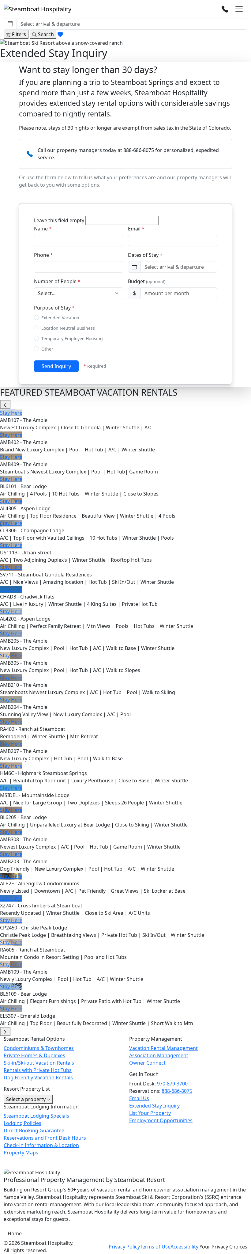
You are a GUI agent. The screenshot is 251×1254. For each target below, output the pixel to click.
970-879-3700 (172, 1083)
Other (47, 349)
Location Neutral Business (68, 328)
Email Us (139, 1098)
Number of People (57, 281)
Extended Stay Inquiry (154, 1105)
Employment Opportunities (161, 1120)
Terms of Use (155, 1246)
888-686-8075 (177, 1091)
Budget (146, 281)
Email (136, 228)
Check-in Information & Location (41, 1145)
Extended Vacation (60, 318)
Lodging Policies (22, 1123)
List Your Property (150, 1113)
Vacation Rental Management (163, 1048)
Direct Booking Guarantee (34, 1130)
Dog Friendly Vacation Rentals (38, 1077)
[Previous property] (5, 404)
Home (15, 1233)
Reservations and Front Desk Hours (45, 1137)
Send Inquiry (56, 366)
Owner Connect (147, 1062)
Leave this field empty (59, 220)
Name (43, 228)
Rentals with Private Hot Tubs (38, 1070)
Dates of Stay (145, 255)
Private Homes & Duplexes (34, 1055)
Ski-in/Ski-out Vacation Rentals (39, 1062)
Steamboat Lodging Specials (36, 1115)
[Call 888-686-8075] (225, 9)
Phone (43, 255)
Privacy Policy (124, 1246)
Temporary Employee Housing (72, 338)
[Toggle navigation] (239, 9)
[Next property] (5, 1031)
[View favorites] (60, 34)
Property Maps (21, 1152)
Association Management (158, 1055)
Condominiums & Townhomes (39, 1048)
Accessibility (184, 1246)
